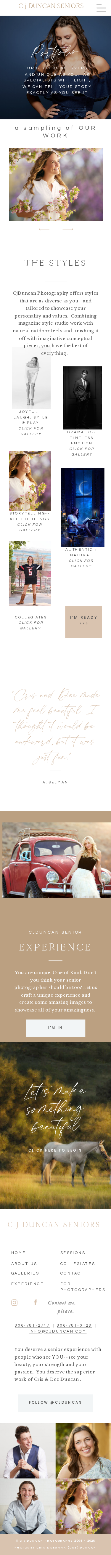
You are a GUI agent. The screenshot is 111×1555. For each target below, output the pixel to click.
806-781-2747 (32, 1325)
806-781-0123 (74, 1325)
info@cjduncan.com (57, 1331)
